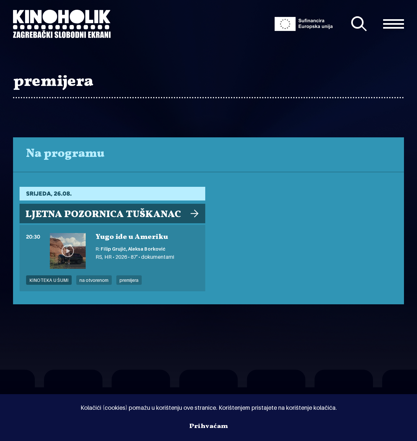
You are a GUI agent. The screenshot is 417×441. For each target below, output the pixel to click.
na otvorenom (93, 280)
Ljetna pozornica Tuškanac (103, 214)
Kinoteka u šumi (48, 280)
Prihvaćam (208, 426)
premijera (129, 280)
